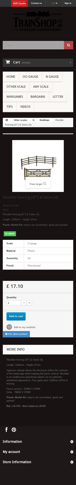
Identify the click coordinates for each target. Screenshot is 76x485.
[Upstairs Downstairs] (38, 21)
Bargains (38, 97)
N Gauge (52, 77)
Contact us (36, 3)
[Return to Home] (6, 120)
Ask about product (17, 334)
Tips (9, 107)
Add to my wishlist (24, 327)
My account (11, 452)
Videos (25, 107)
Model (6, 205)
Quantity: (11, 297)
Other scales (20, 120)
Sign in (68, 3)
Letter (58, 97)
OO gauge (30, 77)
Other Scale (16, 87)
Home (10, 77)
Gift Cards (19, 3)
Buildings (44, 120)
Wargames (14, 97)
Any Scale (41, 87)
